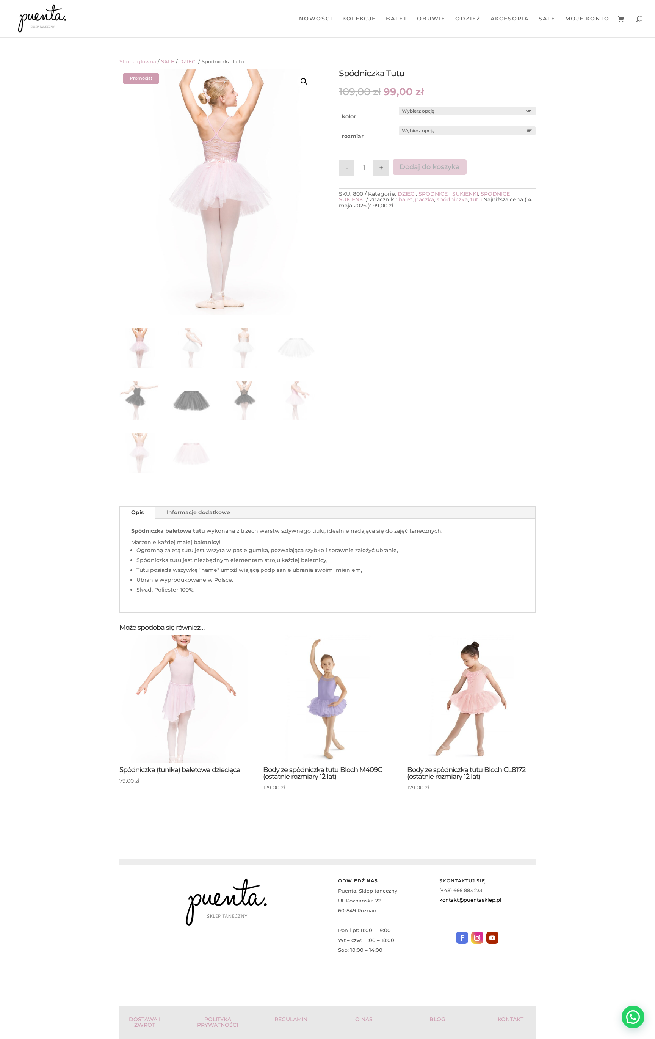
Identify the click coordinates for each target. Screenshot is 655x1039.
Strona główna (137, 61)
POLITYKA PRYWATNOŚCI (217, 1022)
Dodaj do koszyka (430, 167)
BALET (396, 19)
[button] (304, 81)
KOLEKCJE (359, 19)
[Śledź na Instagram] (477, 938)
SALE (547, 19)
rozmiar (353, 136)
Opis (137, 512)
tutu (476, 199)
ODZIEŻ (468, 19)
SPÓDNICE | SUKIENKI (448, 193)
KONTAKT (510, 1019)
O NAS (364, 1019)
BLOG (437, 1019)
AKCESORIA (509, 19)
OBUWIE (431, 19)
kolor (349, 116)
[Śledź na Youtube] (492, 938)
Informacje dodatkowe (198, 512)
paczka (424, 199)
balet (405, 199)
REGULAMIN (290, 1019)
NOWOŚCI (315, 19)
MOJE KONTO (587, 19)
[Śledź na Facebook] (462, 938)
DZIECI (188, 61)
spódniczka (452, 199)
